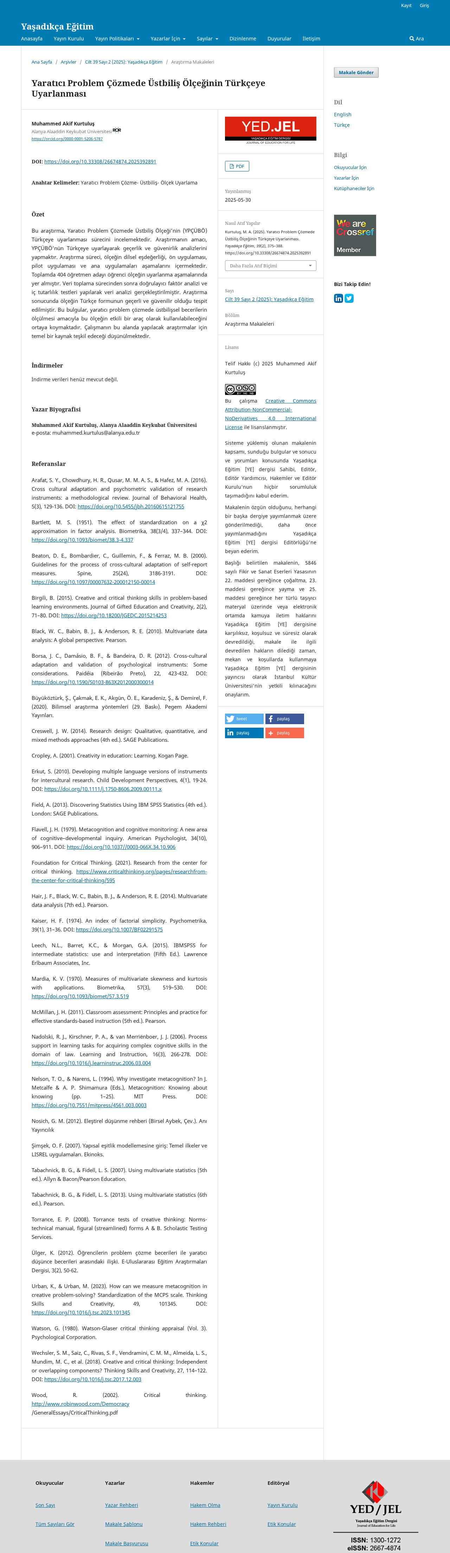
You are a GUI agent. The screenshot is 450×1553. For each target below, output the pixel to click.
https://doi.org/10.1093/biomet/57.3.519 (80, 996)
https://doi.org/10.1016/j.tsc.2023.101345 (81, 1312)
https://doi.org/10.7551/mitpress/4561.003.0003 (89, 1105)
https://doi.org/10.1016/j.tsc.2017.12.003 (92, 1379)
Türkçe (342, 125)
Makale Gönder (356, 72)
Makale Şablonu (124, 1524)
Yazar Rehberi (121, 1505)
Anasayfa (32, 38)
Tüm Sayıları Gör (55, 1524)
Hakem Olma (205, 1505)
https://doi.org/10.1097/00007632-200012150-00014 (93, 582)
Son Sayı (45, 1505)
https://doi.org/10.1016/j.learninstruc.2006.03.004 (91, 1063)
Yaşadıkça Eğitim (57, 26)
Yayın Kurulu (69, 38)
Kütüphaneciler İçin (354, 188)
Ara (419, 38)
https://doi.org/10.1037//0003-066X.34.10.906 (121, 847)
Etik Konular (282, 1524)
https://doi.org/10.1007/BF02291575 (119, 929)
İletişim (311, 38)
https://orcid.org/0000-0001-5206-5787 (67, 138)
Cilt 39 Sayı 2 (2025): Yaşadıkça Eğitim (123, 62)
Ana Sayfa (42, 62)
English (343, 114)
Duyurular (279, 38)
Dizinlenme (243, 38)
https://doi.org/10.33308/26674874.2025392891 (100, 161)
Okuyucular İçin (350, 167)
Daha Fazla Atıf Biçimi (253, 265)
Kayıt (406, 5)
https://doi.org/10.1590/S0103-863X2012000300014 (93, 682)
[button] (244, 719)
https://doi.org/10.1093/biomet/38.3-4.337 (82, 540)
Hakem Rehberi (208, 1524)
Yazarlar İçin (166, 38)
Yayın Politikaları (115, 38)
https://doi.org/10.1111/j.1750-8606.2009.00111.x (103, 789)
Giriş (424, 5)
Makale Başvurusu (126, 1543)
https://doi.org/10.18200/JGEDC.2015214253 (114, 615)
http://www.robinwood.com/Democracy (80, 1404)
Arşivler (68, 62)
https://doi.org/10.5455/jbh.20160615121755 (131, 506)
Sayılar (205, 38)
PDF (239, 166)
